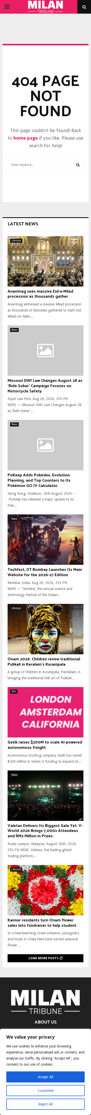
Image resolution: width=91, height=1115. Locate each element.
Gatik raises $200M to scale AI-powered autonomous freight (45, 745)
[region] (45, 1072)
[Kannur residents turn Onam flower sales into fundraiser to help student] (45, 890)
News (14, 329)
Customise (46, 1091)
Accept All (45, 1077)
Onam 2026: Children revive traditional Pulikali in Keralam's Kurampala (44, 662)
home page (25, 138)
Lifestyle (16, 240)
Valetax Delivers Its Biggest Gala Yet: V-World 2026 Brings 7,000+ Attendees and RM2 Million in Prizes (45, 831)
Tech (13, 691)
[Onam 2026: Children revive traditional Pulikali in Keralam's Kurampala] (45, 629)
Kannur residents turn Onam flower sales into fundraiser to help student (42, 923)
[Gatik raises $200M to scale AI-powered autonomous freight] (45, 712)
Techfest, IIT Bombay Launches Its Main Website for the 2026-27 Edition (45, 572)
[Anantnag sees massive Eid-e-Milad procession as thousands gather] (45, 261)
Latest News (23, 224)
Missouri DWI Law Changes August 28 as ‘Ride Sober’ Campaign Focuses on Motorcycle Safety (45, 386)
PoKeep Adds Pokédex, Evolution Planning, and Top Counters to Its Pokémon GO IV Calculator (39, 480)
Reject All (45, 1104)
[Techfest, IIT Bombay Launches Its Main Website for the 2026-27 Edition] (45, 539)
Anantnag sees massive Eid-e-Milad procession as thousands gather (40, 294)
